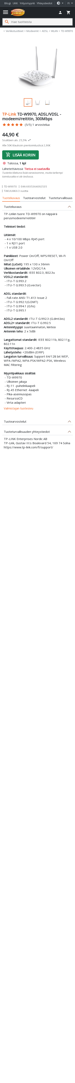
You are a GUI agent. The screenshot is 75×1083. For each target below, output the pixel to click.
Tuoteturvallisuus (60, 198)
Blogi (7, 3)
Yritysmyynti (27, 3)
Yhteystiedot (44, 3)
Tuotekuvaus (11, 198)
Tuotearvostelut (34, 198)
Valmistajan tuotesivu (18, 408)
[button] (60, 3)
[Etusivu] (18, 12)
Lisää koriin (20, 154)
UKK (15, 3)
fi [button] (69, 3)
